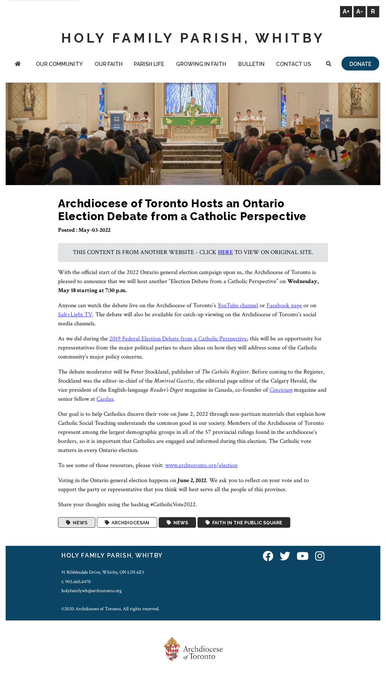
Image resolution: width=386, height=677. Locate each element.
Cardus (104, 399)
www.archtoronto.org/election (201, 465)
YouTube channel (238, 305)
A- (359, 11)
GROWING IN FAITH (201, 64)
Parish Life (149, 64)
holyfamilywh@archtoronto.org (91, 591)
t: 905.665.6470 (76, 582)
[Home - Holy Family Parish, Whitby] (17, 64)
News (78, 522)
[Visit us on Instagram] (320, 557)
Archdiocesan (129, 522)
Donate (360, 64)
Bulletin (251, 64)
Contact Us (293, 64)
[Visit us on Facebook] (268, 557)
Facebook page (284, 305)
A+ (346, 11)
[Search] (328, 64)
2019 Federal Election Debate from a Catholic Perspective (178, 339)
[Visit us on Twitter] (285, 557)
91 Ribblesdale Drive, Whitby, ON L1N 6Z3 (102, 572)
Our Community (59, 64)
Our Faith (109, 64)
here (225, 252)
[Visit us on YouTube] (303, 557)
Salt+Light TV (75, 315)
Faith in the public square (246, 522)
